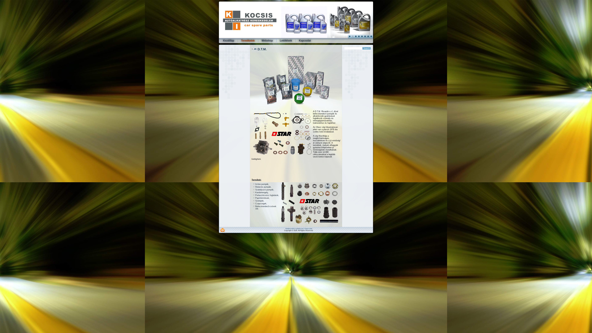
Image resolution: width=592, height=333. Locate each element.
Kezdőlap (228, 40)
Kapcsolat (305, 40)
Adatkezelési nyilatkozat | (295, 229)
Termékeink (248, 40)
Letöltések (286, 40)
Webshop (267, 40)
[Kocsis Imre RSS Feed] (222, 230)
